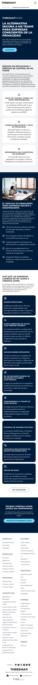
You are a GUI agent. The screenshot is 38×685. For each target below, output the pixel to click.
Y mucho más (25, 564)
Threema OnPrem (8, 569)
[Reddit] (27, 665)
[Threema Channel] (16, 665)
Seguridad (5, 548)
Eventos (23, 583)
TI (21, 556)
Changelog (24, 594)
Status (23, 588)
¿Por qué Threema (8, 542)
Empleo (23, 611)
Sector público (25, 542)
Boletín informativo (27, 625)
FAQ (22, 577)
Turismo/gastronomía (28, 553)
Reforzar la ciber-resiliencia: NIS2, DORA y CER (9, 640)
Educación (24, 559)
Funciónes (5, 558)
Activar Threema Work (28, 591)
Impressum (24, 631)
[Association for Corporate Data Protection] (19, 679)
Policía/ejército (25, 562)
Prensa (23, 622)
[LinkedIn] (24, 665)
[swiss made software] (12, 676)
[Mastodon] (29, 665)
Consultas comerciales (28, 617)
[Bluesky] (18, 665)
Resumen (24, 645)
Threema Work (7, 563)
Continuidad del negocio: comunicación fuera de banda (9, 622)
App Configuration (26, 585)
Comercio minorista (27, 551)
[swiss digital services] (25, 676)
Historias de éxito (26, 574)
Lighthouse (6, 561)
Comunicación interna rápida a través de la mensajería (9, 612)
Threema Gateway (8, 572)
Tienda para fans (26, 614)
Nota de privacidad (27, 628)
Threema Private (7, 566)
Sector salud (25, 548)
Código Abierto (25, 603)
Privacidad (5, 545)
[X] (21, 665)
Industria (24, 545)
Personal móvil (7, 617)
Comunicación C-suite (9, 607)
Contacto (23, 620)
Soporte (23, 580)
